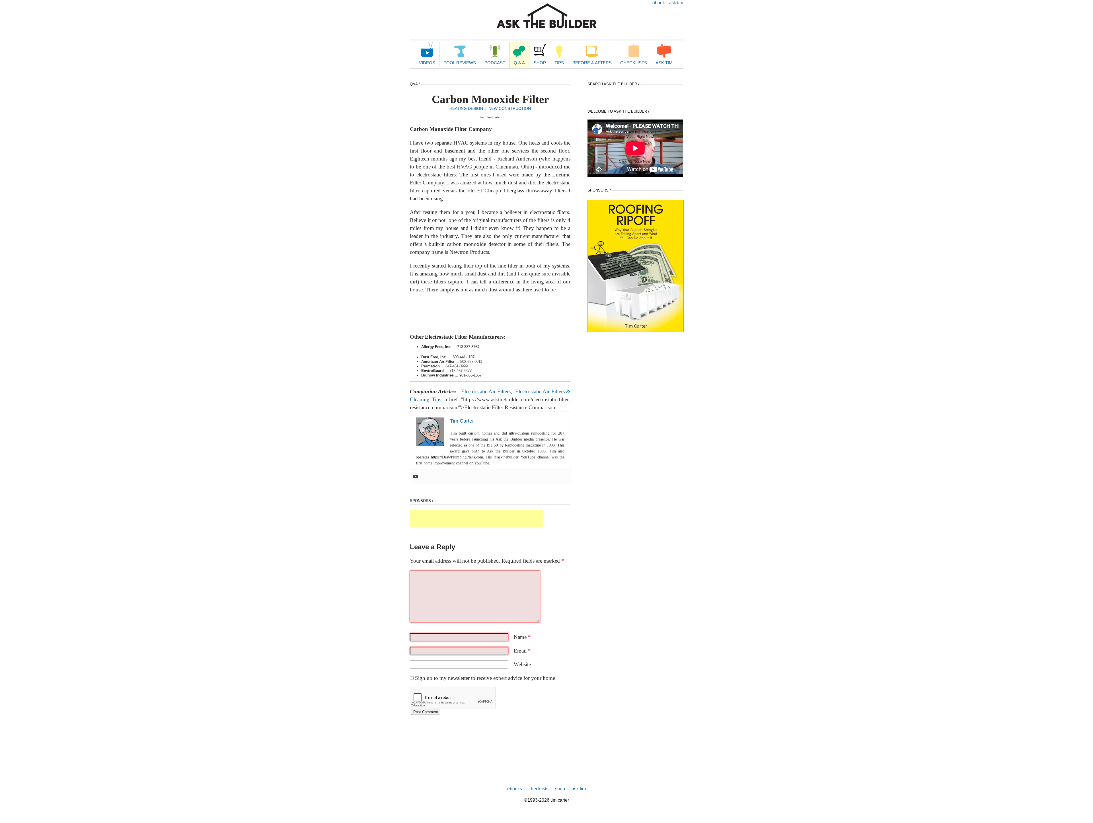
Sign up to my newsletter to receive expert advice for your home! (486, 678)
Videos (427, 62)
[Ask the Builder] (547, 15)
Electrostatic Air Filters (486, 391)
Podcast (494, 62)
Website (522, 664)
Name (522, 637)
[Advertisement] (476, 518)
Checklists (633, 62)
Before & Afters (592, 62)
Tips (559, 62)
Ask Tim (676, 2)
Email (522, 651)
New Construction (509, 108)
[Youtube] (415, 477)
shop (560, 788)
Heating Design (466, 108)
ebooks (514, 788)
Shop (540, 62)
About (658, 2)
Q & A (519, 62)
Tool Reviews (460, 62)
